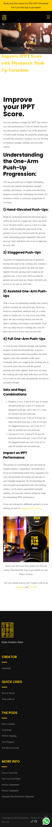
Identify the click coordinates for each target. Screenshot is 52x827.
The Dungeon (8, 742)
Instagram (20, 587)
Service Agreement (10, 784)
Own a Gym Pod (9, 773)
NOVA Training (9, 736)
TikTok (32, 587)
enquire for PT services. (31, 508)
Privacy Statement (10, 790)
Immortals (6, 668)
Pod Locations (8, 724)
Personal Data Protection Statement (18, 796)
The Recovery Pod (10, 748)
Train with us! (8, 699)
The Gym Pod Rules (11, 778)
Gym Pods (6, 730)
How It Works (8, 693)
